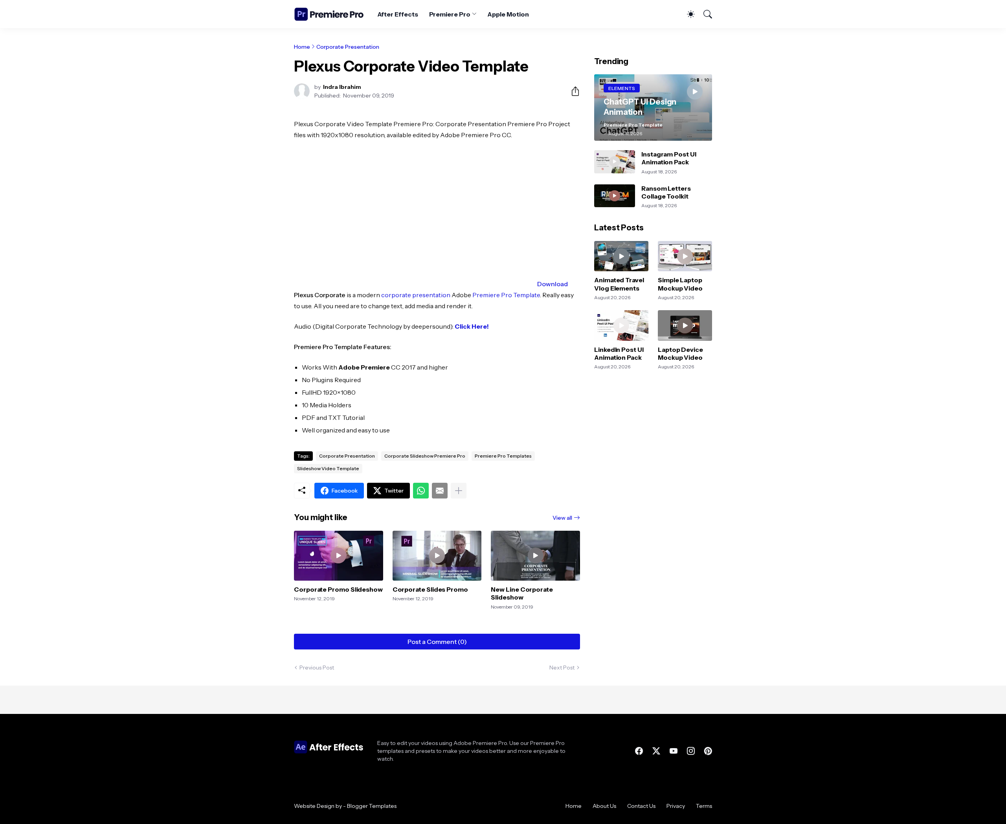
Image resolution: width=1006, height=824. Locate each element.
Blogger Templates (372, 805)
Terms (704, 805)
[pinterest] (708, 751)
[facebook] (639, 751)
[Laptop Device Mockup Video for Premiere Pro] (685, 325)
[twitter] (656, 751)
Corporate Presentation (347, 46)
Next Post (562, 667)
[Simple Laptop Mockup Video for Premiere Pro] (685, 256)
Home (302, 46)
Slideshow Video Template (328, 468)
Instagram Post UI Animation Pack (668, 158)
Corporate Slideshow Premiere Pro (424, 456)
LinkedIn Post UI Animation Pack (619, 353)
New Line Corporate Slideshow (522, 593)
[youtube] (673, 751)
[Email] (440, 490)
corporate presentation (415, 295)
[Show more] (458, 490)
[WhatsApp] (421, 490)
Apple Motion (508, 14)
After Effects (397, 14)
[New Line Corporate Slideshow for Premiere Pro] (535, 556)
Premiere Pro (449, 14)
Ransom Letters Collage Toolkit (666, 192)
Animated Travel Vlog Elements (619, 284)
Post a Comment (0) (437, 642)
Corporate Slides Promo (430, 589)
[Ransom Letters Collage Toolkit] (614, 196)
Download (552, 284)
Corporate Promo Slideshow (338, 589)
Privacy (675, 805)
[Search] (704, 14)
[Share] (572, 91)
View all (562, 517)
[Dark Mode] (687, 14)
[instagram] (691, 751)
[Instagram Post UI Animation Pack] (614, 161)
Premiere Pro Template (506, 295)
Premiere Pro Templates (503, 456)
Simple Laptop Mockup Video (680, 284)
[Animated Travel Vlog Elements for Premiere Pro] (621, 256)
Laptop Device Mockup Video (680, 353)
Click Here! (472, 326)
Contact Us (641, 805)
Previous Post (316, 667)
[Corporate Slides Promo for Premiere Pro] (437, 556)
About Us (604, 805)
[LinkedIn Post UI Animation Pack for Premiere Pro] (621, 325)
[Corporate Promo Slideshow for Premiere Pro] (338, 556)
